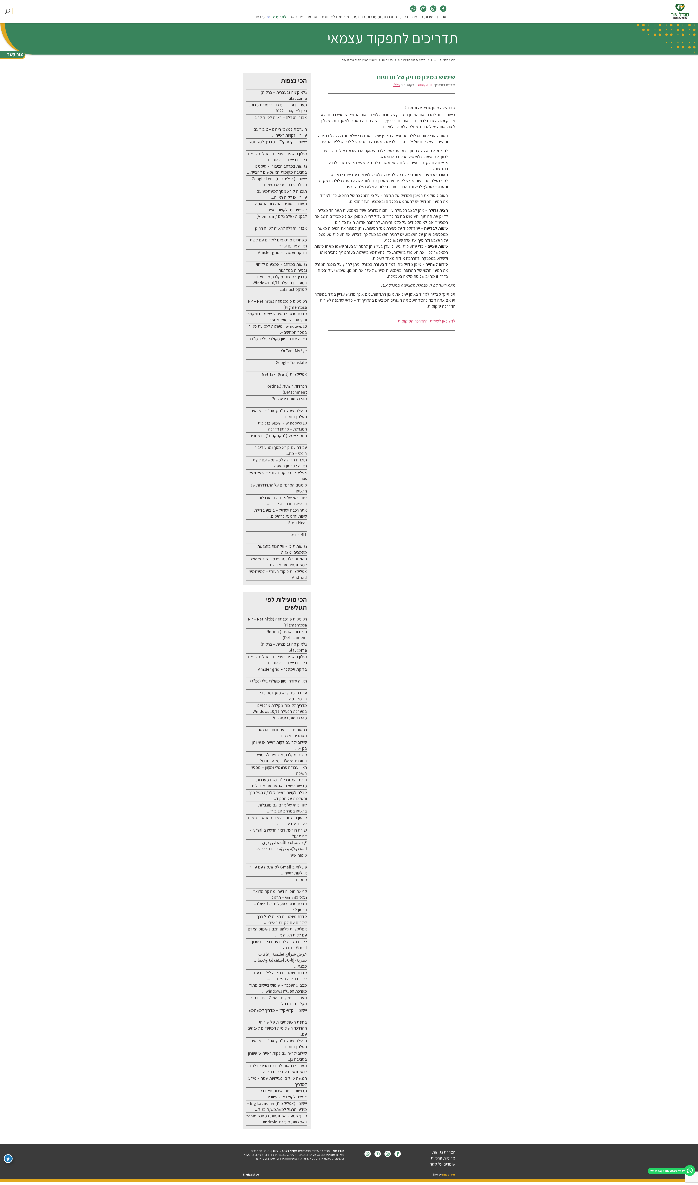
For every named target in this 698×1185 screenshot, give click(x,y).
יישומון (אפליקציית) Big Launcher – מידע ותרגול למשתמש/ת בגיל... (277, 1106)
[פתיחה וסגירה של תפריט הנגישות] (8, 1158)
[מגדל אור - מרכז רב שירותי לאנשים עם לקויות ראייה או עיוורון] (680, 11)
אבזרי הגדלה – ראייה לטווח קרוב (280, 117)
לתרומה (280, 17)
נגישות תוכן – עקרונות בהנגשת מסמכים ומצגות (282, 549)
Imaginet (448, 1174)
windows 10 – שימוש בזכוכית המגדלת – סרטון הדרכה (282, 426)
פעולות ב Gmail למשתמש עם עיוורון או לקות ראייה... (277, 870)
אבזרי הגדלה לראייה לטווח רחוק (281, 228)
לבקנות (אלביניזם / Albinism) (281, 216)
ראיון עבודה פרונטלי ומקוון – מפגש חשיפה (279, 770)
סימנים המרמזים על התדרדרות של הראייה (278, 488)
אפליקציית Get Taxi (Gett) (284, 374)
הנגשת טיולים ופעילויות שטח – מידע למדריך (277, 1081)
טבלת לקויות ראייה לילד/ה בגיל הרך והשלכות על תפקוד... (278, 795)
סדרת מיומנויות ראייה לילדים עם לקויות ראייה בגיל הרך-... (280, 975)
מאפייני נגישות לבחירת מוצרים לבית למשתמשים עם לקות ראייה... (277, 1068)
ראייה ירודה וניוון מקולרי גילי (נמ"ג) (278, 339)
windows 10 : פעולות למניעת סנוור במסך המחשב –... (278, 329)
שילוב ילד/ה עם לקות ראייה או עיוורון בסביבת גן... (277, 1056)
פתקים (301, 879)
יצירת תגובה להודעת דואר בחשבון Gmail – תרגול (279, 944)
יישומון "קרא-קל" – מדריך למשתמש (278, 142)
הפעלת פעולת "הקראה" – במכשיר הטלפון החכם (279, 413)
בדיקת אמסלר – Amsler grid (282, 252)
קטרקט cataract (293, 289)
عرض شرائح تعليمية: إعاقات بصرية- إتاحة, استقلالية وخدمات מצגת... (280, 960)
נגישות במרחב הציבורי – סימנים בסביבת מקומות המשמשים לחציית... (277, 169)
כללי (396, 85)
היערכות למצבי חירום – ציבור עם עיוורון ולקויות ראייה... (280, 132)
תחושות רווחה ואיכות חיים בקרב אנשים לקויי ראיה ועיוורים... (281, 1094)
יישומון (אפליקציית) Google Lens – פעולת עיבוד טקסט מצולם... (278, 181)
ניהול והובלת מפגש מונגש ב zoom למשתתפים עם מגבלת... (279, 562)
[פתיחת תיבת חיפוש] (7, 11)
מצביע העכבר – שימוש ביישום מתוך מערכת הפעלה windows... (278, 988)
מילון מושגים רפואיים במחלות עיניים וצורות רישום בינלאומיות (277, 156)
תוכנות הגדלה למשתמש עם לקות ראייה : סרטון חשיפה (280, 463)
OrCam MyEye (294, 350)
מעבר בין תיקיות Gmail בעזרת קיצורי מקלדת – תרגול (276, 1000)
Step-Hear (297, 522)
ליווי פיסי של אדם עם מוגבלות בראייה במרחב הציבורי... (282, 500)
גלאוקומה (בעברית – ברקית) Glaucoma (284, 95)
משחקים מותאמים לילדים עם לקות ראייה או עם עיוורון (278, 243)
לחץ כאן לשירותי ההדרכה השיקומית (426, 321)
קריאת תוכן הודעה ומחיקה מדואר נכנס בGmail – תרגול (280, 894)
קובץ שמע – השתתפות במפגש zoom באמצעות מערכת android (276, 1119)
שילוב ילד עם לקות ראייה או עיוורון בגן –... (279, 745)
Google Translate (291, 362)
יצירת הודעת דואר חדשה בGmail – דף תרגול (278, 833)
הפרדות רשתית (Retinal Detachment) (287, 389)
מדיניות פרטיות (443, 1158)
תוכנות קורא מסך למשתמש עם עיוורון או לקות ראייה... (282, 194)
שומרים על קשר (442, 1164)
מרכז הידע (408, 17)
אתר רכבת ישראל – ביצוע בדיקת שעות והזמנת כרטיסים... (280, 513)
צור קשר (296, 17)
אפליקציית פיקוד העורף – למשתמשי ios (277, 475)
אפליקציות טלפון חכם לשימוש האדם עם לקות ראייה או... (277, 932)
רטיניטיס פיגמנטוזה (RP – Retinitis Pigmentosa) (277, 304)
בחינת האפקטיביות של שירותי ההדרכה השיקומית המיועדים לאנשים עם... (277, 1028)
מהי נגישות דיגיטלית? (289, 398)
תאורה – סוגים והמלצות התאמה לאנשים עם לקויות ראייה (281, 207)
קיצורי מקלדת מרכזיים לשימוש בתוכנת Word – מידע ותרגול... (281, 758)
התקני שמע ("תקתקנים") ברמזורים (278, 435)
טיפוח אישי (298, 855)
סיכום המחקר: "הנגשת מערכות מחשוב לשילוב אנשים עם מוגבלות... (277, 783)
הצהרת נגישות (443, 1152)
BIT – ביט (299, 534)
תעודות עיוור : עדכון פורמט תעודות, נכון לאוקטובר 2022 (278, 108)
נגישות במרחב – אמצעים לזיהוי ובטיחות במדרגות (281, 267)
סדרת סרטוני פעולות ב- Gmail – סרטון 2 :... (280, 907)
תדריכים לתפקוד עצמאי (392, 38)
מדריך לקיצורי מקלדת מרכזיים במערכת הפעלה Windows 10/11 (280, 280)
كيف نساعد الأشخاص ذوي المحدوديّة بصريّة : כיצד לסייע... (280, 845)
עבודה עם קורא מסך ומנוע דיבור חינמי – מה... (281, 450)
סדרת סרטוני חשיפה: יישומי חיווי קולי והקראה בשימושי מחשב (277, 317)
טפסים (311, 17)
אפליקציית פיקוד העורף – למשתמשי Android (277, 574)
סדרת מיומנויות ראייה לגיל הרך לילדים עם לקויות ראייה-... (282, 919)
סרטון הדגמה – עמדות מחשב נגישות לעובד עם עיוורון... (277, 820)
